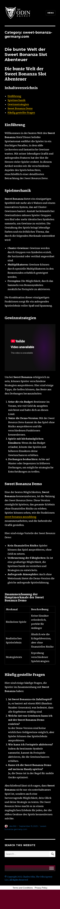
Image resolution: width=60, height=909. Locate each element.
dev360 (12, 826)
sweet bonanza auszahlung (20, 516)
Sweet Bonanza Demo (20, 108)
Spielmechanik (16, 100)
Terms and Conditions (23, 888)
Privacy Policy (41, 888)
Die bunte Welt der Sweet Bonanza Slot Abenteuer (26, 54)
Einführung (14, 96)
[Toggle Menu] (51, 868)
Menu (50, 13)
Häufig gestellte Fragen (21, 112)
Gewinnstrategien (18, 104)
